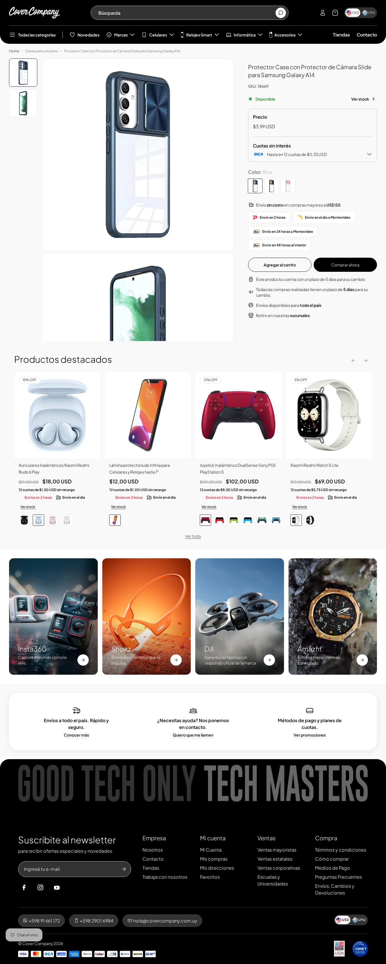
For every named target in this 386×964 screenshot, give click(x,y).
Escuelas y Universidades (272, 880)
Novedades (88, 34)
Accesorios (285, 34)
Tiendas (341, 35)
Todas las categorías (37, 34)
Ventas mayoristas (276, 850)
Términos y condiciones (340, 850)
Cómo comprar (332, 859)
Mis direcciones (217, 868)
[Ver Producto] (148, 415)
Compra (326, 837)
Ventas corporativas (278, 868)
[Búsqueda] (281, 13)
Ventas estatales (274, 859)
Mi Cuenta (211, 850)
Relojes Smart (199, 34)
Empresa (154, 837)
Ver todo (193, 536)
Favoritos (210, 877)
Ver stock (360, 98)
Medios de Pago (332, 868)
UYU (371, 12)
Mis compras (213, 859)
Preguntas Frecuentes (338, 877)
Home (14, 51)
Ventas (266, 837)
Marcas (121, 34)
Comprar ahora (345, 264)
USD (355, 12)
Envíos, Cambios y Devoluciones (334, 889)
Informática (245, 34)
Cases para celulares (41, 51)
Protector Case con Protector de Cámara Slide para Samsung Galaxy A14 (122, 51)
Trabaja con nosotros (164, 877)
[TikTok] (67, 887)
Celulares (158, 34)
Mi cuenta (212, 837)
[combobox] (187, 12)
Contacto (367, 35)
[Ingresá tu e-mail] (124, 869)
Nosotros (152, 850)
